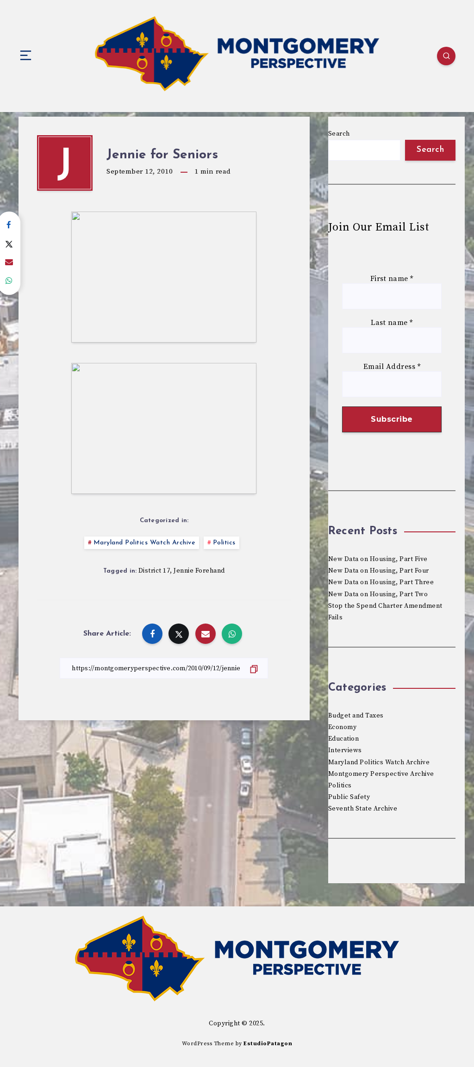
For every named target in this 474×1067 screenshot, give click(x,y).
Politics (224, 542)
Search (339, 134)
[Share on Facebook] (152, 634)
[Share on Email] (205, 634)
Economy (342, 727)
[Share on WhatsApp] (232, 634)
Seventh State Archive (363, 809)
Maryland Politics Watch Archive (145, 542)
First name (391, 279)
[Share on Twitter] (178, 634)
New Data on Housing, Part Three (381, 582)
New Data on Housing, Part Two (378, 594)
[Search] (446, 56)
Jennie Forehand (199, 571)
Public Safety (349, 797)
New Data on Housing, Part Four (378, 571)
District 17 (154, 571)
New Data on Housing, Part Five (378, 559)
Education (343, 739)
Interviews (345, 750)
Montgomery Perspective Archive (381, 774)
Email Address (392, 366)
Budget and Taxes (356, 715)
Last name (392, 322)
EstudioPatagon (267, 1043)
